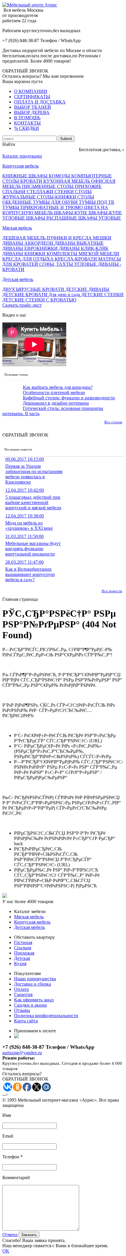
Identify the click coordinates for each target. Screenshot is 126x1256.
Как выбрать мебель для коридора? (58, 387)
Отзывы (22, 1010)
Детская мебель (17, 279)
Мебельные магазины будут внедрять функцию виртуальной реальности (33, 545)
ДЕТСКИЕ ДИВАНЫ (87, 289)
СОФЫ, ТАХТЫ (56, 264)
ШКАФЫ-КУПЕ (71, 212)
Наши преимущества (35, 978)
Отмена (10, 1234)
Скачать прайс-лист (22, 305)
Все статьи (113, 422)
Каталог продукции (22, 155)
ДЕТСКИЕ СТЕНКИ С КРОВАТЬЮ (39, 299)
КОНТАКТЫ (27, 122)
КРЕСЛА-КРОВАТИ (76, 258)
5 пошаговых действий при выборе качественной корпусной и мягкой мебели (33, 499)
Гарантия (23, 994)
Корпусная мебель (20, 165)
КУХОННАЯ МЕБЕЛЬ (67, 181)
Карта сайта (26, 1020)
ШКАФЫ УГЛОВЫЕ (99, 217)
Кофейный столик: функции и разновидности (69, 397)
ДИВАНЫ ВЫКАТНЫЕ (79, 243)
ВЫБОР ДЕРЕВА (32, 112)
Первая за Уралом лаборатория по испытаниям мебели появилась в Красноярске (33, 470)
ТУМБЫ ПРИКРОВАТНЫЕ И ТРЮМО (43, 207)
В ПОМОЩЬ (27, 117)
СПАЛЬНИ (14, 191)
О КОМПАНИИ (30, 91)
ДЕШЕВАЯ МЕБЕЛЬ (24, 237)
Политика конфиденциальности (46, 1015)
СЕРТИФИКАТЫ (32, 96)
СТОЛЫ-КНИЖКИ (57, 196)
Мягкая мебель (17, 227)
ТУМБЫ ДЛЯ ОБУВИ (56, 202)
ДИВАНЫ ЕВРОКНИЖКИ (30, 248)
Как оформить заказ (34, 999)
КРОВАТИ (31, 181)
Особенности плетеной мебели (54, 392)
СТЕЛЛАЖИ (41, 191)
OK (5, 1250)
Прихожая (24, 952)
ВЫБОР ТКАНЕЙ (32, 107)
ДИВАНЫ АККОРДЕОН (28, 243)
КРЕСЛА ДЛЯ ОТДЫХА (28, 258)
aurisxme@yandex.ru (22, 1052)
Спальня (22, 947)
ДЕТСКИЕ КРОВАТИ (25, 294)
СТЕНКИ (65, 191)
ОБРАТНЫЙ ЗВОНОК (25, 70)
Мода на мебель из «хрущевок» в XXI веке (29, 522)
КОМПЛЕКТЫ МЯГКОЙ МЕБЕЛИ (83, 253)
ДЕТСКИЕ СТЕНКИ (102, 294)
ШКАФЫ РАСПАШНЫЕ (52, 217)
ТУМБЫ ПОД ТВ (96, 202)
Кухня (20, 963)
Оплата (21, 989)
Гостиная (23, 942)
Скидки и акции (30, 1005)
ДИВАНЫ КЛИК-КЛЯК (83, 248)
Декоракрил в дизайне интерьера (56, 403)
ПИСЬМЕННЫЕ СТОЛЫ (48, 186)
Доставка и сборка (32, 983)
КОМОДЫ (60, 175)
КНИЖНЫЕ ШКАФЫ (25, 175)
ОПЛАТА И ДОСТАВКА (40, 101)
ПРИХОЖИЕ (88, 186)
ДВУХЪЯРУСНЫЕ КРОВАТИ (33, 289)
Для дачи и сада (65, 294)
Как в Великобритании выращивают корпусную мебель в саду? (30, 571)
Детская (22, 958)
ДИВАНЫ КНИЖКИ (24, 253)
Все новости (112, 591)
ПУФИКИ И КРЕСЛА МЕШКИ (79, 237)
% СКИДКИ (26, 128)
